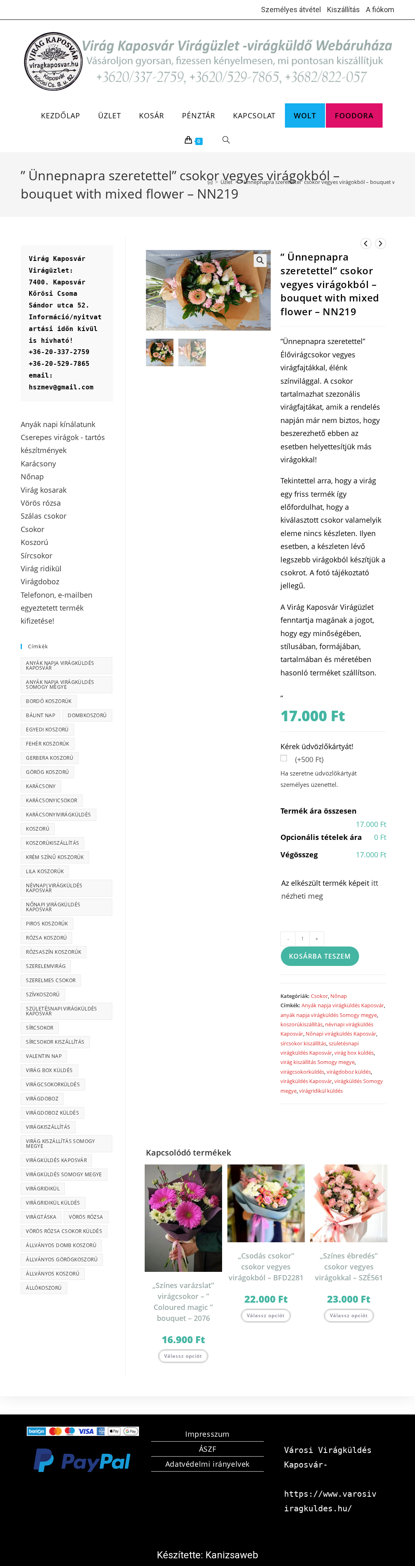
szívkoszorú (43, 994)
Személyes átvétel (291, 9)
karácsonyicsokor (51, 800)
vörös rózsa (86, 1216)
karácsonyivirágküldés (58, 814)
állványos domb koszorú (61, 1245)
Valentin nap (44, 1056)
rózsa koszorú (46, 937)
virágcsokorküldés (302, 1071)
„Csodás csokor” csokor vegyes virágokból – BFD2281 (266, 1266)
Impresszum (207, 1434)
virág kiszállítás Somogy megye (317, 1062)
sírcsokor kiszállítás (303, 1043)
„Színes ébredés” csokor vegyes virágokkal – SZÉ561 (349, 1266)
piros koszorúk (47, 923)
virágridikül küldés (321, 1090)
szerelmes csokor (50, 980)
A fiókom (380, 9)
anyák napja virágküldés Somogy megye (328, 1015)
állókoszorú (44, 1287)
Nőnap (338, 996)
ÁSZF (207, 1449)
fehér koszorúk (47, 743)
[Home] (210, 182)
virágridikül (43, 1188)
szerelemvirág (46, 966)
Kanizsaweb (231, 1555)
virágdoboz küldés (349, 1071)
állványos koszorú (52, 1273)
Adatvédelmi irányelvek (207, 1464)
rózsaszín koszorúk (53, 952)
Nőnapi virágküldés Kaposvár (341, 1033)
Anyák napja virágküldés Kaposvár (343, 1005)
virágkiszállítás (48, 1127)
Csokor (319, 996)
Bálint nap (40, 715)
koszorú (37, 828)
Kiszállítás (343, 9)
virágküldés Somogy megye (64, 1174)
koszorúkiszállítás (301, 1024)
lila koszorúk (45, 871)
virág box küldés (354, 1052)
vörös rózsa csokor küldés (64, 1231)
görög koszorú (47, 772)
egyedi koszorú (47, 729)
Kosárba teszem (320, 956)
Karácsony (41, 786)
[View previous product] (366, 243)
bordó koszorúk (49, 701)
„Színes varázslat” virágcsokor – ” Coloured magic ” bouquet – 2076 (183, 1301)
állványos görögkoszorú (62, 1259)
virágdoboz (42, 1098)
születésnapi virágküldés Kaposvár (61, 1011)
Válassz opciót (183, 1355)
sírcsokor (39, 1027)
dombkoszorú (87, 715)
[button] (260, 260)
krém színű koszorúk (55, 857)
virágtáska (41, 1216)
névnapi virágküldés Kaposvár (54, 888)
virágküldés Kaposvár (306, 1081)
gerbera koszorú (49, 757)
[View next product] (380, 243)
